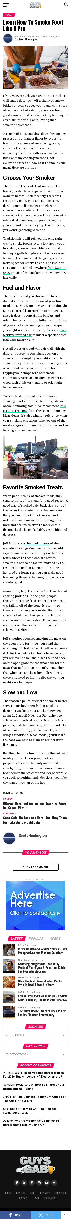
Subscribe (60, 1193)
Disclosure (50, 1198)
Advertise (45, 1193)
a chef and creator (36, 543)
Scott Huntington (27, 39)
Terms (35, 1198)
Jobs (32, 1193)
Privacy (23, 1198)
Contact (20, 1193)
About (8, 1193)
